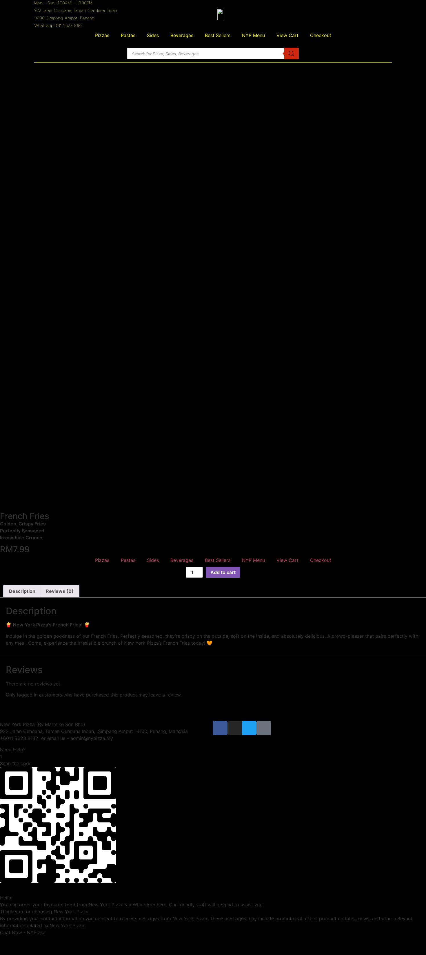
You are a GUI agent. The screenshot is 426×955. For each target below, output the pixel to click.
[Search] (291, 53)
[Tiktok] (263, 728)
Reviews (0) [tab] (60, 591)
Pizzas (102, 35)
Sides (153, 35)
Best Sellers (217, 35)
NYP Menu (253, 35)
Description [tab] (22, 591)
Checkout (320, 35)
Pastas (128, 35)
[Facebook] (220, 728)
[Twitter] (249, 728)
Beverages (181, 35)
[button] (213, 749)
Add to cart (223, 572)
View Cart (287, 35)
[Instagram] (234, 728)
